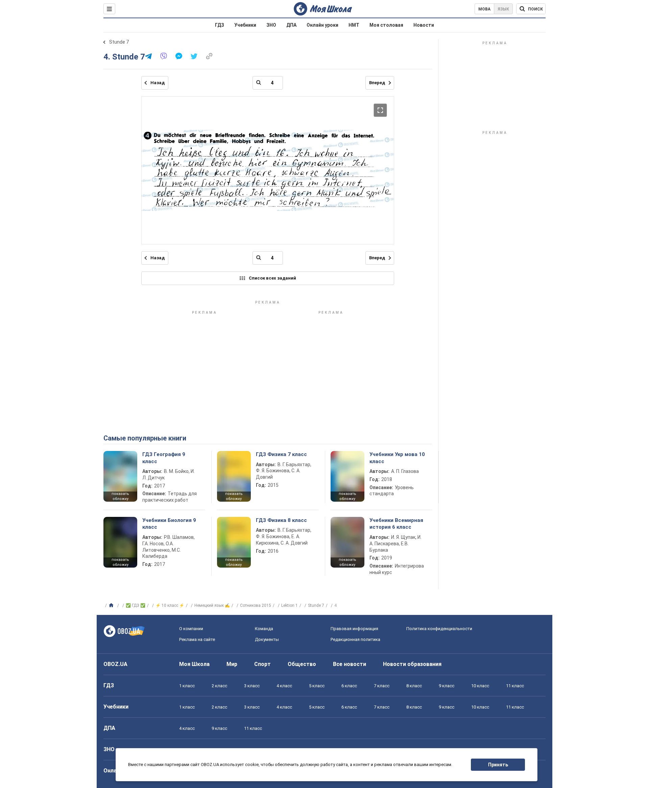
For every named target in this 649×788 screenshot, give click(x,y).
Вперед (377, 82)
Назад (157, 82)
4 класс (284, 685)
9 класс (446, 685)
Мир (231, 664)
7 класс (381, 685)
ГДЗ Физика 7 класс (281, 454)
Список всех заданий (272, 278)
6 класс (349, 685)
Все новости (349, 664)
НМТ (353, 25)
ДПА (291, 25)
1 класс (187, 685)
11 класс (515, 685)
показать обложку (120, 496)
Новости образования (412, 664)
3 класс (252, 685)
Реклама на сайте (197, 639)
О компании (191, 628)
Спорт (262, 664)
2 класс (219, 685)
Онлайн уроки (322, 25)
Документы (267, 639)
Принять (498, 764)
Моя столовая (386, 25)
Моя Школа (194, 664)
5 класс (316, 685)
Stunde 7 (119, 42)
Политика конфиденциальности (439, 628)
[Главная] (112, 605)
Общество (302, 664)
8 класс (414, 685)
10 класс (480, 685)
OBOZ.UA (115, 664)
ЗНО (271, 25)
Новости (423, 25)
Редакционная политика (355, 639)
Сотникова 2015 (255, 605)
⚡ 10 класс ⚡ (169, 605)
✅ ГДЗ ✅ (135, 605)
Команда (264, 628)
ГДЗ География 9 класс (163, 457)
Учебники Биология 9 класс (169, 523)
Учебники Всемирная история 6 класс (396, 523)
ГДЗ (219, 25)
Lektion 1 (289, 605)
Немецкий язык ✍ (212, 605)
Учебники (245, 25)
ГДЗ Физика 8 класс (281, 520)
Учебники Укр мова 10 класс (397, 457)
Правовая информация (354, 628)
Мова (484, 9)
